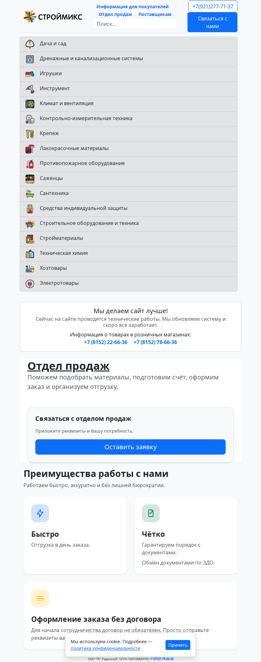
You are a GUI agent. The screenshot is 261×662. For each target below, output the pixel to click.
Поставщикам (155, 14)
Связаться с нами (212, 22)
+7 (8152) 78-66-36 (155, 342)
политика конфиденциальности (105, 648)
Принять (177, 645)
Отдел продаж (115, 14)
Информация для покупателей (132, 7)
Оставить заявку (130, 447)
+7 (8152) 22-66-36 (106, 342)
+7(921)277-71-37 (213, 6)
